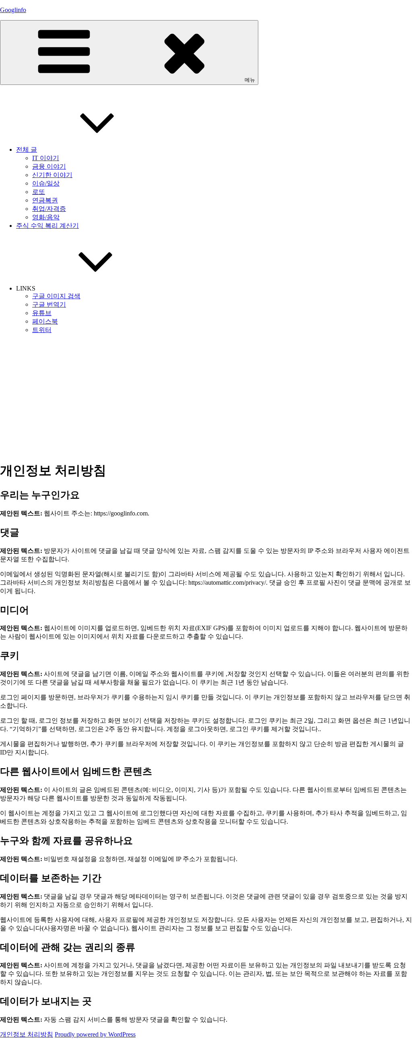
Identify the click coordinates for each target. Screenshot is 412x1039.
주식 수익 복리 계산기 (47, 225)
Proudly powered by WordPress (95, 1034)
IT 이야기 (45, 158)
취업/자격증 (49, 208)
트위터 (42, 329)
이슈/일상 (46, 183)
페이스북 (45, 321)
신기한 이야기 (52, 174)
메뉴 (250, 80)
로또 (38, 191)
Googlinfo (13, 9)
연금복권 (45, 200)
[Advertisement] (206, 397)
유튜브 (42, 312)
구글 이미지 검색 (56, 296)
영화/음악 (46, 217)
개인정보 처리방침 (26, 1034)
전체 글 (26, 149)
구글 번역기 (49, 304)
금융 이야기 (49, 166)
